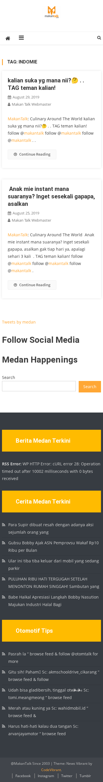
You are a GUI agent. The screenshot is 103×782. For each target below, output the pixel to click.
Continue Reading (34, 154)
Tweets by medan (19, 322)
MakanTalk (18, 118)
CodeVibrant (51, 769)
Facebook (23, 775)
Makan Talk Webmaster (31, 104)
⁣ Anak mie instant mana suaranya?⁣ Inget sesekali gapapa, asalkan (51, 196)
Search (8, 377)
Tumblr (85, 775)
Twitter (66, 775)
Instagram (46, 775)
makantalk (34, 133)
